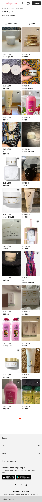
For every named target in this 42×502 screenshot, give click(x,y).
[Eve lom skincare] (31, 200)
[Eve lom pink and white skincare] (31, 231)
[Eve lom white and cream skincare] (11, 102)
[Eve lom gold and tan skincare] (31, 39)
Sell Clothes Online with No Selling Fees (21, 495)
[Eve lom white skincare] (11, 39)
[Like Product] (18, 29)
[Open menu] (3, 3)
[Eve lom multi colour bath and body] (31, 391)
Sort (33, 24)
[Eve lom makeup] (11, 71)
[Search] (23, 3)
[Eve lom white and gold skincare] (31, 71)
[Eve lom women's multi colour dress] (31, 263)
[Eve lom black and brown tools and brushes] (31, 168)
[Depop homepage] (11, 3)
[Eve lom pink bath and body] (31, 102)
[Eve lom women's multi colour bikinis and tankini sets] (11, 134)
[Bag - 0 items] (28, 3)
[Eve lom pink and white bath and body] (11, 328)
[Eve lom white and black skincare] (11, 263)
